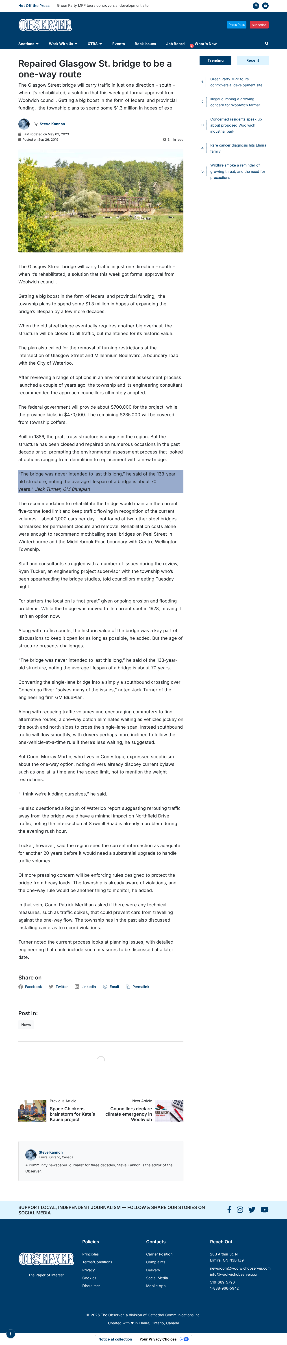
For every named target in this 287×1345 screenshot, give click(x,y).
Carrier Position (159, 1254)
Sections (26, 44)
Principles (90, 1254)
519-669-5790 (222, 1282)
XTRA (93, 44)
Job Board (175, 44)
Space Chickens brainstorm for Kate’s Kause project (72, 1114)
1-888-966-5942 (224, 1288)
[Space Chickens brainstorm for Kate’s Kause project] (34, 1111)
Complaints (155, 1262)
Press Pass (237, 24)
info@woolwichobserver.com (234, 1274)
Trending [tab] (215, 60)
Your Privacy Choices (158, 1339)
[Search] (267, 44)
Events (118, 44)
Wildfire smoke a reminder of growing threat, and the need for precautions (237, 171)
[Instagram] (256, 5)
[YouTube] (265, 5)
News (26, 1024)
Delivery (153, 1270)
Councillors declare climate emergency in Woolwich (128, 1114)
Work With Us (61, 44)
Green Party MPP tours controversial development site (102, 5)
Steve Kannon (51, 1152)
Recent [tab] (252, 60)
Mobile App (156, 1286)
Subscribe (259, 25)
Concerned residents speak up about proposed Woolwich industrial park (236, 125)
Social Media (157, 1278)
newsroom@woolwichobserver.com (240, 1268)
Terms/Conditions (97, 1262)
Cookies (89, 1278)
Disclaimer (91, 1286)
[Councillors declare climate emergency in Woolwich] (167, 1111)
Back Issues (145, 44)
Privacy (88, 1270)
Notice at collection (115, 1339)
